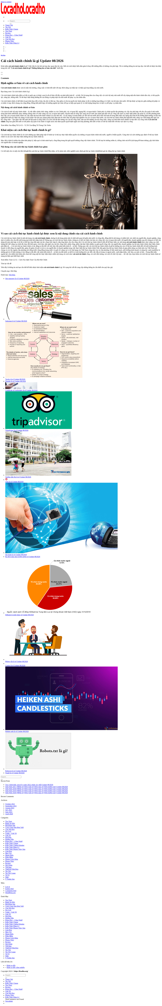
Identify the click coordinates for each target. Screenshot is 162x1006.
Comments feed (10, 891)
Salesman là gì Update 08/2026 (16, 321)
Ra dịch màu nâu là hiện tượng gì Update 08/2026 (22, 557)
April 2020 (9, 814)
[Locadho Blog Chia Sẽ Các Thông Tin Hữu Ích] (23, 13)
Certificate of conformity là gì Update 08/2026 (21, 390)
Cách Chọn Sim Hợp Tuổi (14, 827)
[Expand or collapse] (2, 74)
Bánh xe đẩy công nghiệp (16, 967)
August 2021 (9, 808)
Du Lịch (8, 831)
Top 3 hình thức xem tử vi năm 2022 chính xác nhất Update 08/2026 (29, 785)
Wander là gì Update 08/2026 (15, 381)
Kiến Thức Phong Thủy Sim (15, 849)
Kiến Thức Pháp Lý (12, 43)
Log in (7, 887)
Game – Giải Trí (11, 833)
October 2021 (10, 804)
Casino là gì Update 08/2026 (15, 665)
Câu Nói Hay (10, 39)
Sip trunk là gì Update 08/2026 (16, 555)
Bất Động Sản (10, 825)
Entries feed (9, 889)
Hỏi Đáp (3, 55)
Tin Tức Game (10, 873)
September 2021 (11, 806)
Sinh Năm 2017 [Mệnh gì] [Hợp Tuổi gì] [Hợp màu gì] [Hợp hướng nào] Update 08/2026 (36, 787)
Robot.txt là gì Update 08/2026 (16, 771)
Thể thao (8, 867)
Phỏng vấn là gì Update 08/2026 (16, 661)
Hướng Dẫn (9, 839)
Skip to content (6, 2)
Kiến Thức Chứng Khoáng (14, 845)
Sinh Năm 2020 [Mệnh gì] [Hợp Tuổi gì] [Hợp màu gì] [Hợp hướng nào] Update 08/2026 (36, 793)
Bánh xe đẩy (11, 965)
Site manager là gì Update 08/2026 (17, 279)
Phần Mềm (9, 857)
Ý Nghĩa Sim (10, 879)
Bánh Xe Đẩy (10, 823)
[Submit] (10, 23)
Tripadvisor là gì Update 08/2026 (16, 430)
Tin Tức (8, 27)
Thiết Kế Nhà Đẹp (11, 869)
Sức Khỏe (8, 865)
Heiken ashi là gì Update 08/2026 (17, 731)
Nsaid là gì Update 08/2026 (14, 773)
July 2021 (8, 810)
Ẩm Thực (8, 31)
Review (8, 33)
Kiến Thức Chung (11, 29)
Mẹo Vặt (8, 853)
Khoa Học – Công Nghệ (13, 35)
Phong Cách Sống (11, 859)
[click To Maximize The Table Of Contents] (2, 72)
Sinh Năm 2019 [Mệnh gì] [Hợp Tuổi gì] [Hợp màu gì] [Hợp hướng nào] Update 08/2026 (36, 791)
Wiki (7, 877)
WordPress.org (10, 893)
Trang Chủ (9, 25)
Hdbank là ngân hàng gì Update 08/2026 (19, 615)
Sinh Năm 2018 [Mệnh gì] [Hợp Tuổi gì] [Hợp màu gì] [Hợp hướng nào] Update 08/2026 (36, 789)
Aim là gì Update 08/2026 (14, 482)
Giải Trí (8, 37)
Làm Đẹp (8, 851)
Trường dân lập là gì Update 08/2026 (18, 477)
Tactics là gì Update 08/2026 (15, 379)
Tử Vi (7, 875)
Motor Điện (9, 855)
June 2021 (8, 812)
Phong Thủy (9, 41)
